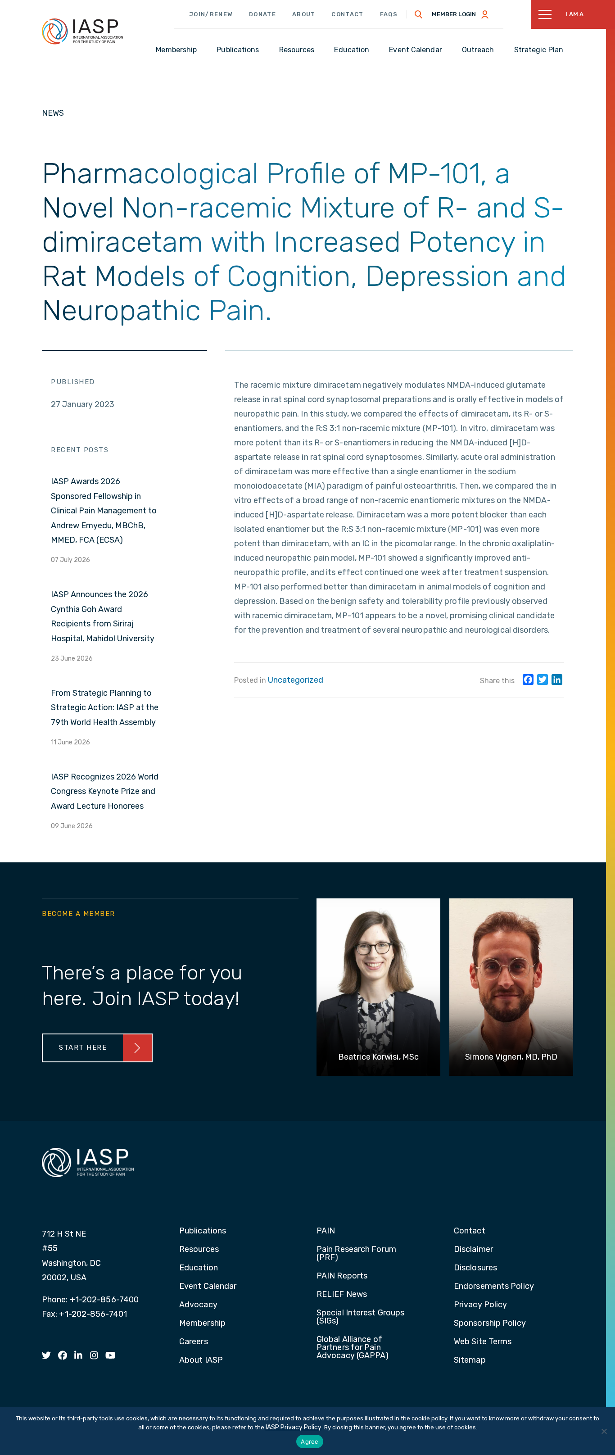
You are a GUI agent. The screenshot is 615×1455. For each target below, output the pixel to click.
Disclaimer (473, 1249)
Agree (309, 1441)
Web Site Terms (482, 1341)
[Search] (419, 14)
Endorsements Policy (494, 1286)
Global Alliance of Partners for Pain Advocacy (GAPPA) (353, 1347)
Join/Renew (211, 14)
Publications (202, 1231)
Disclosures (475, 1268)
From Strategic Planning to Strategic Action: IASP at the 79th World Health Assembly (104, 707)
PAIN (326, 1231)
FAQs (389, 14)
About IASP (201, 1360)
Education (198, 1268)
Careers (193, 1341)
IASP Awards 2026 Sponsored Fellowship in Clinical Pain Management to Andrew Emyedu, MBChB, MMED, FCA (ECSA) (104, 510)
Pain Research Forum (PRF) (356, 1253)
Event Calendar (207, 1286)
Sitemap (470, 1360)
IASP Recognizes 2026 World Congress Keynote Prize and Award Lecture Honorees (104, 791)
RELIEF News (342, 1294)
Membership (202, 1323)
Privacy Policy (480, 1305)
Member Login (454, 14)
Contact (347, 14)
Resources (199, 1249)
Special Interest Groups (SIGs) (360, 1317)
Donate (262, 14)
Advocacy (198, 1305)
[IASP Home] (82, 31)
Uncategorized (295, 680)
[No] (603, 1431)
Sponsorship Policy (490, 1323)
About (304, 14)
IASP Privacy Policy (293, 1427)
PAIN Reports (342, 1276)
